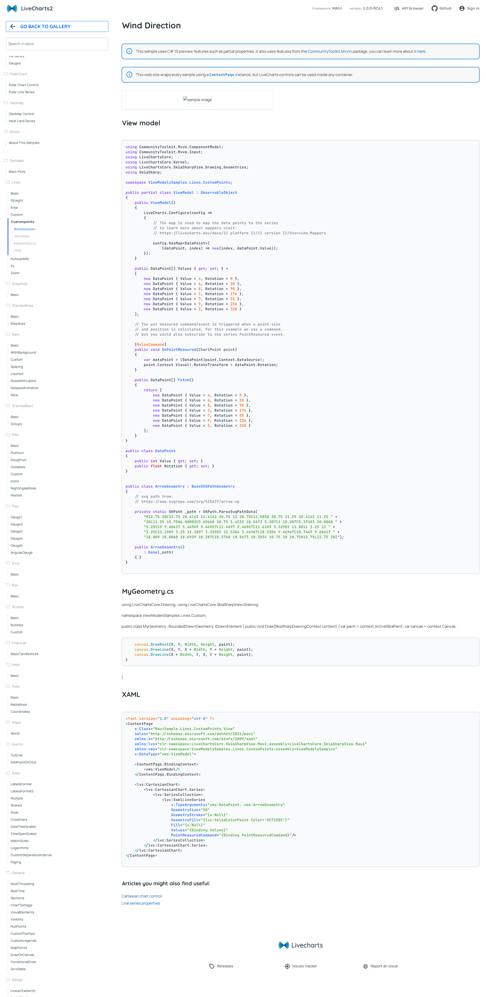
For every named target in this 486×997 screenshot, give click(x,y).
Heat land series (22, 121)
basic (15, 193)
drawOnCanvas (22, 954)
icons (15, 481)
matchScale (20, 840)
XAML (18, 250)
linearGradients (23, 990)
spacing (17, 366)
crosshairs (19, 819)
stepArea (18, 323)
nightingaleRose (23, 488)
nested (16, 495)
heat (16, 664)
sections (17, 898)
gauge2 (17, 524)
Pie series (16, 56)
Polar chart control (23, 85)
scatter (18, 606)
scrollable (18, 969)
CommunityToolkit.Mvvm (330, 51)
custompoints (22, 221)
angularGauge (22, 552)
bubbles (17, 625)
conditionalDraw (23, 962)
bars (15, 334)
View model (22, 236)
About (15, 131)
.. (7, 149)
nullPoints (18, 926)
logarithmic (20, 848)
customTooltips (23, 933)
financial (19, 642)
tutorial (16, 755)
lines (16, 182)
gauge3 (17, 531)
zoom (15, 273)
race (14, 395)
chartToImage (21, 905)
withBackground (23, 352)
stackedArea (22, 305)
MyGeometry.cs (25, 243)
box (15, 585)
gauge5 (17, 545)
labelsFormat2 (22, 791)
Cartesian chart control (142, 896)
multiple (17, 798)
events (17, 744)
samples (17, 160)
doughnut (18, 459)
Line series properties (141, 903)
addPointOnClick (23, 762)
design (17, 979)
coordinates (20, 711)
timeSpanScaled (23, 833)
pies (15, 434)
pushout (17, 452)
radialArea (19, 704)
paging (16, 862)
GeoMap (17, 102)
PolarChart (18, 73)
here (421, 51)
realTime (18, 891)
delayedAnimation (25, 388)
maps (16, 722)
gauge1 (16, 517)
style (14, 812)
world (15, 733)
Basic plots (17, 171)
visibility (17, 919)
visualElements (22, 912)
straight (17, 200)
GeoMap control (21, 113)
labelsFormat (21, 784)
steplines (19, 283)
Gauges (15, 63)
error (16, 563)
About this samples (24, 142)
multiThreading (22, 883)
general (18, 872)
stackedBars (22, 405)
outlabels (18, 467)
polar (16, 686)
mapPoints (19, 947)
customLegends (23, 940)
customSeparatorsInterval (31, 855)
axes (16, 773)
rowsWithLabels (23, 380)
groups (16, 423)
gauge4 (17, 538)
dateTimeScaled (23, 826)
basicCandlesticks (24, 653)
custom (17, 214)
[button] (326, 8)
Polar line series (22, 92)
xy (12, 265)
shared (16, 805)
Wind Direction (24, 229)
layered (17, 373)
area (14, 207)
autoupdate (20, 258)
